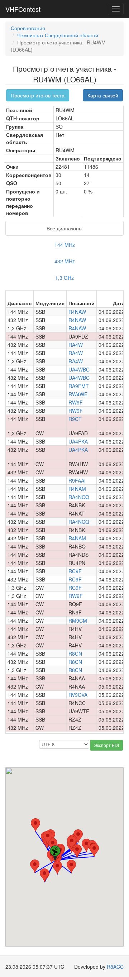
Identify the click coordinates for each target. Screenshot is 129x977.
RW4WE (77, 394)
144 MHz (64, 244)
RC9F (75, 571)
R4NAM (77, 488)
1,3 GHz (64, 277)
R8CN (75, 653)
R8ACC (115, 966)
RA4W (75, 344)
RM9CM (77, 620)
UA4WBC (79, 369)
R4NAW (77, 311)
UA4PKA (78, 441)
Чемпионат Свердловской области (57, 35)
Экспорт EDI (106, 745)
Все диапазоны (64, 228)
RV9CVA (77, 694)
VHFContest (22, 9)
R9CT (75, 418)
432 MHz (64, 261)
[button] (47, 837)
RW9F (75, 402)
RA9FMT (78, 385)
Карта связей (102, 95)
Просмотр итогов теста (37, 95)
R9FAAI (77, 480)
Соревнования (28, 28)
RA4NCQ (78, 497)
